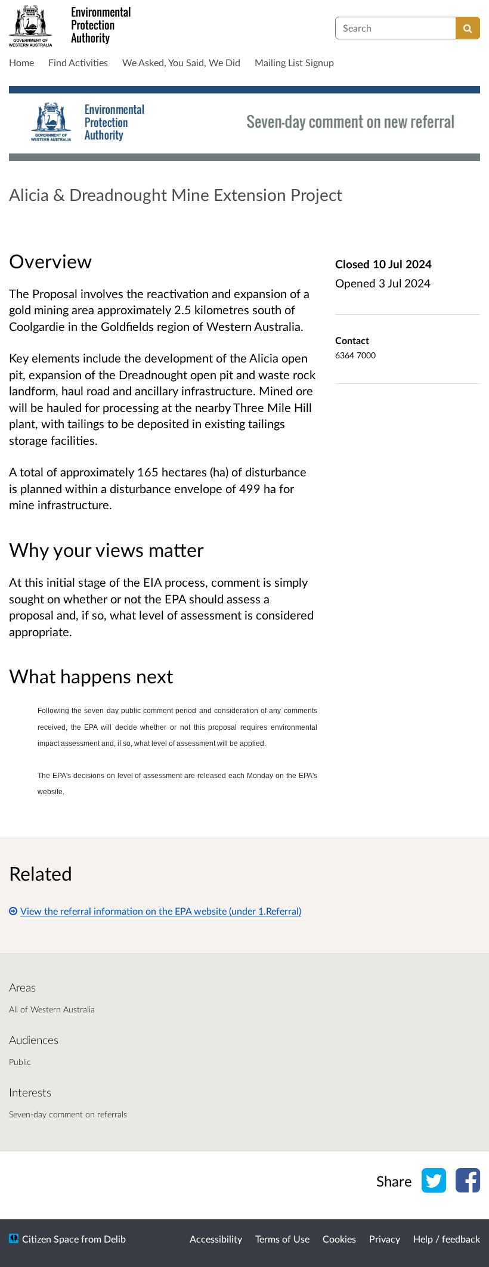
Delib (115, 1238)
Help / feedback (446, 1238)
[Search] (468, 28)
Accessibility (216, 1238)
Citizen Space (50, 1238)
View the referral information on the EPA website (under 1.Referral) (160, 910)
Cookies (339, 1238)
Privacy (384, 1238)
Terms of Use (282, 1238)
